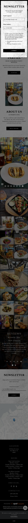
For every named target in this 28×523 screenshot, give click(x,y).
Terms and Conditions (11, 39)
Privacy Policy (19, 37)
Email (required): (7, 16)
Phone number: (7, 24)
